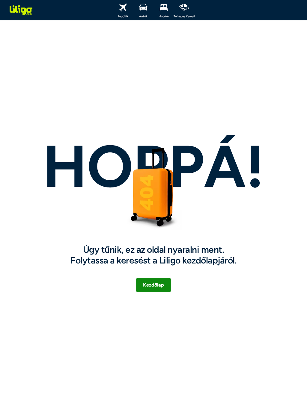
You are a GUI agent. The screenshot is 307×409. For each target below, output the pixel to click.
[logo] (21, 10)
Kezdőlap (153, 285)
